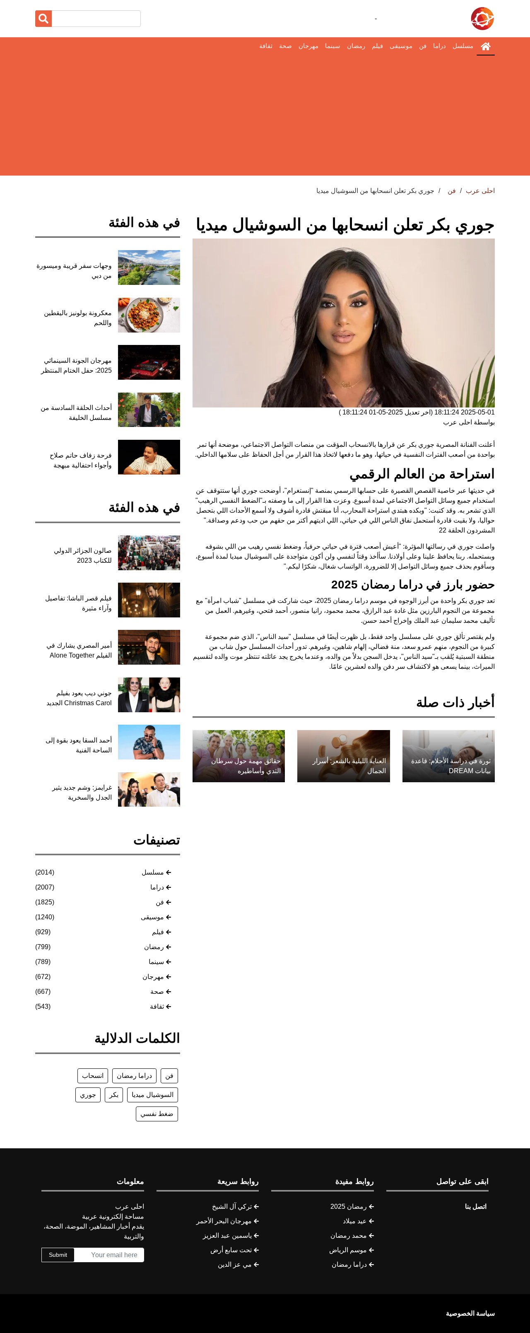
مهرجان (308, 45)
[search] (43, 18)
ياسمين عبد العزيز (227, 1235)
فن (422, 45)
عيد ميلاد (355, 1221)
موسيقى (401, 45)
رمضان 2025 (348, 1206)
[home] (486, 46)
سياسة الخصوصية (470, 1313)
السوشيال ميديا (152, 1094)
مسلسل (463, 45)
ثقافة (265, 45)
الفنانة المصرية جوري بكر (442, 444)
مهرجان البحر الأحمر (224, 1221)
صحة (285, 45)
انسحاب (93, 1075)
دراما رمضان (134, 1075)
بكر (113, 1094)
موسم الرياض (348, 1249)
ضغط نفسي (156, 1113)
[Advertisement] (265, 118)
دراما (439, 45)
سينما (332, 45)
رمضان (356, 45)
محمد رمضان (348, 1235)
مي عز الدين (235, 1264)
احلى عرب (480, 190)
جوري (88, 1094)
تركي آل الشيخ (232, 1206)
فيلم (377, 45)
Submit (58, 1254)
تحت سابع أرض (231, 1249)
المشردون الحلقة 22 (467, 530)
